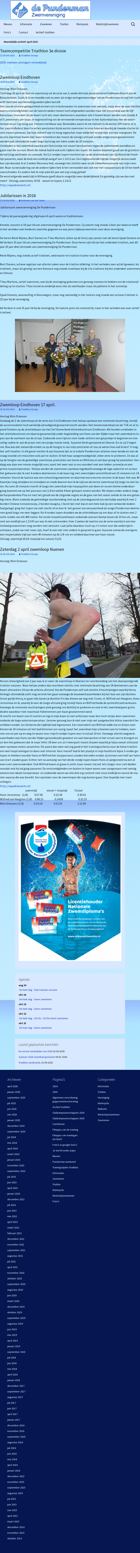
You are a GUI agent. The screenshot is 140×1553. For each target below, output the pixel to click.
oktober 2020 (14, 1278)
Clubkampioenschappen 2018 (68, 1118)
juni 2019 (12, 1329)
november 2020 (15, 1272)
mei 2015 (12, 1510)
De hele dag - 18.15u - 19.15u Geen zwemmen (43, 1018)
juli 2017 (11, 1402)
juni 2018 (12, 1363)
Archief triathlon (45, 32)
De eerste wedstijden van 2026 (35, 1051)
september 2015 (16, 1487)
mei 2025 (12, 1114)
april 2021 (12, 1267)
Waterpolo (82, 24)
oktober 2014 (14, 1538)
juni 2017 (12, 1408)
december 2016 (15, 1425)
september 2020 (16, 1284)
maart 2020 (13, 1301)
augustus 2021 (15, 1255)
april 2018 (12, 1374)
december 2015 (15, 1476)
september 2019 (16, 1318)
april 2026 (12, 1086)
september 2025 (16, 1097)
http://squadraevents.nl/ (15, 185)
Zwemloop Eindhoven (20, 77)
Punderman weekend (64, 1161)
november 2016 (15, 1431)
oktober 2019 (14, 1312)
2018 (55, 1092)
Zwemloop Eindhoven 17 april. (27, 404)
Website (102, 1109)
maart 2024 (13, 1154)
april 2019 (12, 1340)
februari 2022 (14, 1233)
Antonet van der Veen (33, 200)
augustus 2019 (15, 1323)
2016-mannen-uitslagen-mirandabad (23, 62)
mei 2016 (12, 1459)
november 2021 (15, 1244)
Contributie (58, 1124)
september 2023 (16, 1171)
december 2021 (15, 1239)
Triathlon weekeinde (30, 1062)
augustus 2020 (15, 1289)
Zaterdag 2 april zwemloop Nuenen (32, 549)
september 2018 (16, 1352)
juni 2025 (12, 1109)
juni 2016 (12, 1453)
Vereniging (103, 1097)
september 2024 (16, 1131)
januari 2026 (13, 1092)
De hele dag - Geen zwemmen (35, 999)
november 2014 (15, 1532)
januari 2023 (13, 1193)
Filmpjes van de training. (65, 1129)
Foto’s (7, 32)
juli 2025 (11, 1103)
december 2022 (15, 1199)
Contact (23, 32)
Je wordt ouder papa (63, 1150)
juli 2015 (11, 1498)
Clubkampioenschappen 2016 (68, 1112)
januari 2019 (13, 1346)
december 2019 (15, 1306)
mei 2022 (12, 1216)
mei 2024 (12, 1142)
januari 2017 (13, 1419)
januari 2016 (13, 1470)
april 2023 (12, 1188)
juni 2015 (12, 1504)
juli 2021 (11, 1261)
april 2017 (12, 1414)
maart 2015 (13, 1521)
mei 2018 (12, 1368)
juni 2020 (12, 1295)
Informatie (26, 24)
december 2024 (15, 1125)
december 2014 (15, 1527)
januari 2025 (13, 1120)
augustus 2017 (15, 1397)
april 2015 (12, 1515)
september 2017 (16, 1391)
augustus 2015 (15, 1493)
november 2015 (15, 1482)
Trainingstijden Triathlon (65, 1167)
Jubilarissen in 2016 (18, 195)
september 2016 (16, 1436)
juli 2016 (11, 1448)
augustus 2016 (15, 1442)
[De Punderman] (70, 10)
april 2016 (12, 1465)
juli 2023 (11, 1176)
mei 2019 (12, 1335)
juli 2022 (11, 1205)
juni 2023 (12, 1182)
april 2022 (12, 1222)
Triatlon (64, 24)
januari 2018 (13, 1380)
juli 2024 (11, 1137)
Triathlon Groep (29, 55)
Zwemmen (46, 24)
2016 (55, 1086)
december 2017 (15, 1385)
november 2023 (15, 1165)
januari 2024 (13, 1159)
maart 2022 (13, 1227)
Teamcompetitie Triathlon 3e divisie (33, 51)
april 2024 (12, 1148)
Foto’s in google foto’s (64, 1144)
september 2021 (16, 1250)
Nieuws (8, 24)
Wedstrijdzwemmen (107, 24)
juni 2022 (12, 1210)
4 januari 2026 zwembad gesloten (37, 1057)
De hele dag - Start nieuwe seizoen (38, 989)
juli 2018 (11, 1357)
